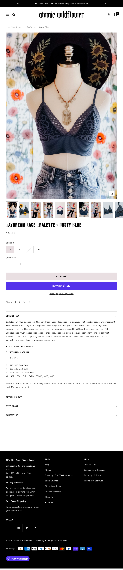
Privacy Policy (92, 475)
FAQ (47, 464)
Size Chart (12, 406)
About (48, 470)
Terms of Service (93, 480)
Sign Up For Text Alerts (59, 475)
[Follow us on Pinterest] (26, 528)
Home (8, 27)
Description (12, 316)
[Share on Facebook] (15, 302)
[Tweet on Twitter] (24, 302)
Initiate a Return (94, 470)
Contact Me (12, 415)
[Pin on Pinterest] (19, 302)
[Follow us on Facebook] (10, 528)
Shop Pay (50, 497)
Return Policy (14, 397)
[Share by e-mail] (29, 302)
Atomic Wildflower (23, 540)
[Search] (13, 14)
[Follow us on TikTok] (35, 528)
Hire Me (49, 502)
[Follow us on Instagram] (18, 528)
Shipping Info (53, 486)
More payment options (62, 293)
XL (39, 249)
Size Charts (51, 480)
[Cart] (115, 14)
